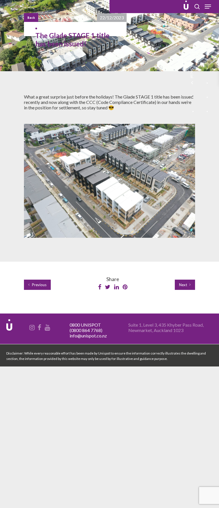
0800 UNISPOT (85, 324)
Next (183, 284)
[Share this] (100, 287)
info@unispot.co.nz (88, 335)
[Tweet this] (108, 287)
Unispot (19, 6)
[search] (197, 6)
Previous (38, 284)
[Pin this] (125, 287)
